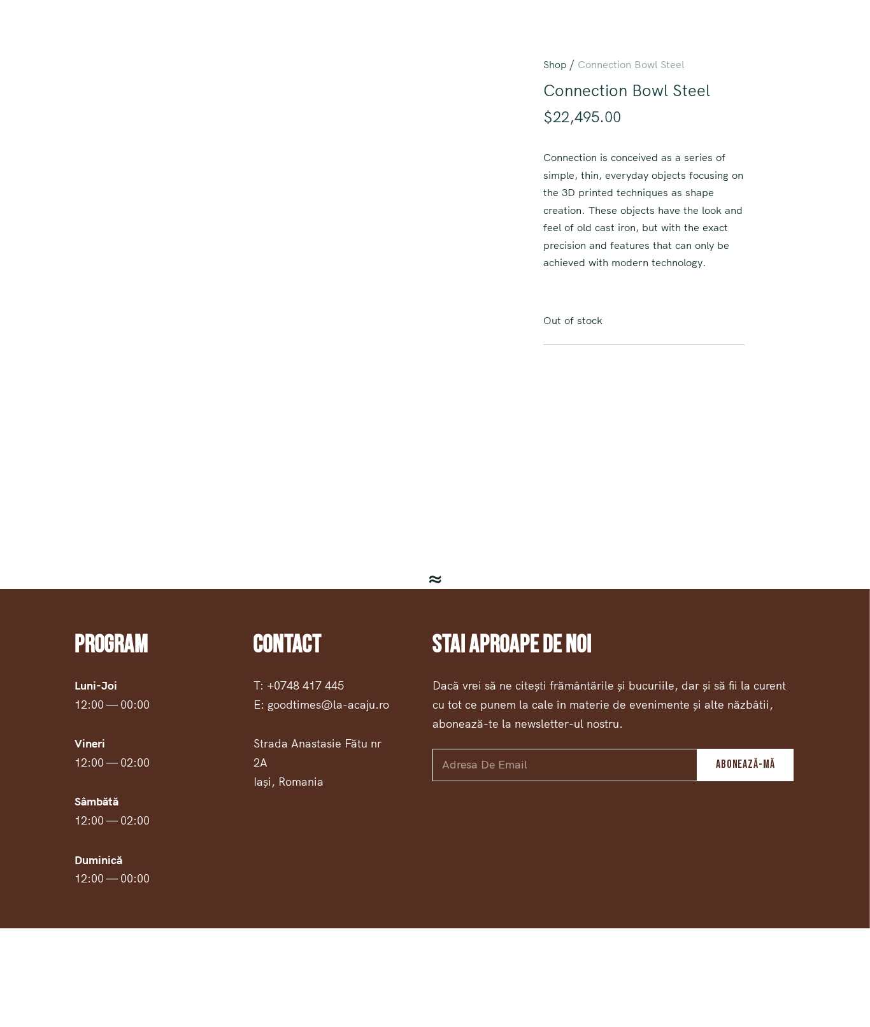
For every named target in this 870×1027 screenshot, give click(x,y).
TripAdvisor (173, 38)
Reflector (825, 38)
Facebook (41, 38)
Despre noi (628, 38)
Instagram (105, 38)
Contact (691, 38)
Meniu (573, 38)
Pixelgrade (578, 977)
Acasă (529, 38)
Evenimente (756, 38)
